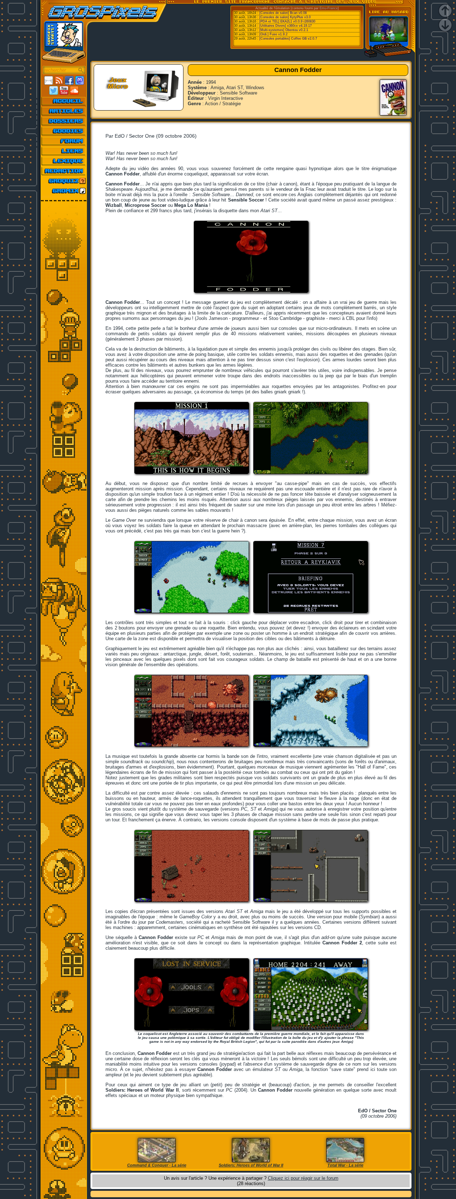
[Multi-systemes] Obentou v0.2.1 (283, 30)
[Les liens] (64, 151)
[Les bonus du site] (64, 131)
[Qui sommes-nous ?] (64, 171)
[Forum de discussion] (64, 141)
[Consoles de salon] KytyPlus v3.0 (285, 17)
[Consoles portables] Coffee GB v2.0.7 (288, 38)
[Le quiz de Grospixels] (64, 181)
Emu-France (329, 8)
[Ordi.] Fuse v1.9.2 (273, 34)
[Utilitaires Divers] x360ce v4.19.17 (285, 25)
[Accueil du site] (64, 101)
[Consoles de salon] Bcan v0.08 (283, 13)
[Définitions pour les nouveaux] (64, 161)
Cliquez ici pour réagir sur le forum (303, 1178)
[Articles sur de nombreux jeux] (64, 111)
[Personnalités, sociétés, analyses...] (64, 121)
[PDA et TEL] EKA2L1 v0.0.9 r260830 (287, 21)
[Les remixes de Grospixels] (64, 191)
